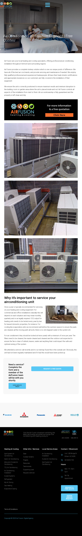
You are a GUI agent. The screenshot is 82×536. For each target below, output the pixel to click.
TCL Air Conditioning (10, 467)
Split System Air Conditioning (9, 455)
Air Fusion (8, 61)
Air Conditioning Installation (9, 472)
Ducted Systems (9, 476)
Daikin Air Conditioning (11, 459)
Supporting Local (28, 469)
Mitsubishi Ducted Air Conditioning (11, 463)
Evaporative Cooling (10, 489)
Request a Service (28, 473)
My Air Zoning (8, 482)
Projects (25, 460)
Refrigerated (8, 479)
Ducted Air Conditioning (49, 459)
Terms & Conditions (11, 509)
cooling (34, 61)
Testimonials (27, 466)
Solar (24, 454)
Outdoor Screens (28, 457)
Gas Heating (8, 485)
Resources (26, 463)
